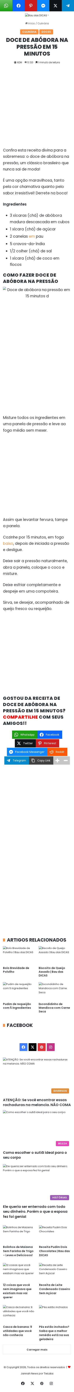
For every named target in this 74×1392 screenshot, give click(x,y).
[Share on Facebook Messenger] (43, 5)
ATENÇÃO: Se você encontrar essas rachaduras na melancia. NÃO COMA (37, 1102)
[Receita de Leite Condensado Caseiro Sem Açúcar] (55, 1272)
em (32, 236)
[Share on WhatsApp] (6, 5)
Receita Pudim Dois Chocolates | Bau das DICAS (54, 1251)
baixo (8, 543)
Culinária (43, 23)
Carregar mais (37, 1349)
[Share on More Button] (57, 760)
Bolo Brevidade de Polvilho (16, 970)
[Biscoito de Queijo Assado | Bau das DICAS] (55, 955)
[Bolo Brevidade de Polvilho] (19, 955)
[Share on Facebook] (18, 5)
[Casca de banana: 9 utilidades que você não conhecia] (19, 1314)
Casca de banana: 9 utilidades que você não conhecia (17, 1331)
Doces (46, 32)
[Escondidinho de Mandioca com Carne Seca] (55, 991)
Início (31, 23)
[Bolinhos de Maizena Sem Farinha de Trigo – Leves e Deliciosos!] (19, 1234)
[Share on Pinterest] (31, 5)
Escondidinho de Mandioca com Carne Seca (54, 1007)
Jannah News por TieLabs (37, 1373)
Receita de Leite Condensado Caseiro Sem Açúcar (54, 1289)
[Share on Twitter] (55, 5)
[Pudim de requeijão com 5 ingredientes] (19, 991)
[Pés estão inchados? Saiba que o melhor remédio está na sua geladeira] (55, 1314)
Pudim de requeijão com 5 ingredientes (17, 1006)
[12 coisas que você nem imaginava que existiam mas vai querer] (19, 1272)
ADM (19, 62)
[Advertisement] (37, 109)
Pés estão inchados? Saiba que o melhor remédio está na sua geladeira (54, 1333)
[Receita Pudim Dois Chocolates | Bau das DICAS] (55, 1234)
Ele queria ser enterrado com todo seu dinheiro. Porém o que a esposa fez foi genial (35, 1211)
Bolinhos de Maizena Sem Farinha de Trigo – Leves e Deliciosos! (18, 1251)
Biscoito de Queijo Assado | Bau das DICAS (52, 971)
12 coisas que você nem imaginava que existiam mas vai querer (17, 1291)
